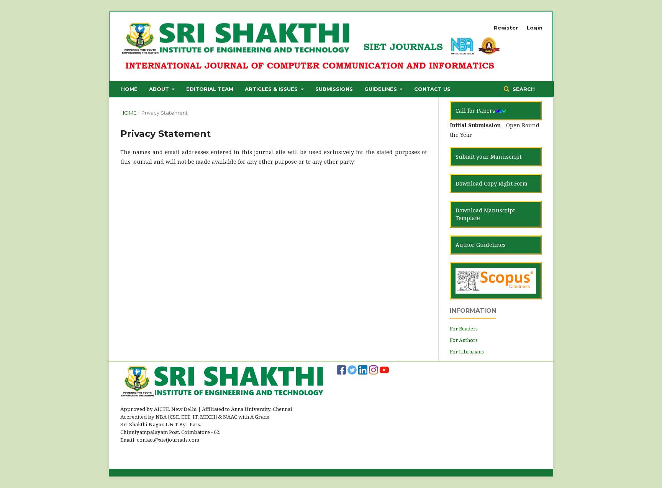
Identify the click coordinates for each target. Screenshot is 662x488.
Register (506, 28)
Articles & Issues (272, 89)
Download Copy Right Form (492, 183)
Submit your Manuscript (488, 156)
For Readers (464, 328)
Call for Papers (475, 110)
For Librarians (467, 351)
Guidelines (381, 89)
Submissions (334, 89)
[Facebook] (341, 369)
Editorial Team (209, 89)
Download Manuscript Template (485, 214)
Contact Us (432, 89)
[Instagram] (373, 369)
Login (534, 28)
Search (523, 89)
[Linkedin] (362, 369)
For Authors (464, 340)
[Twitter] (352, 369)
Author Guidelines (481, 244)
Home (129, 89)
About (159, 89)
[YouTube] (384, 369)
